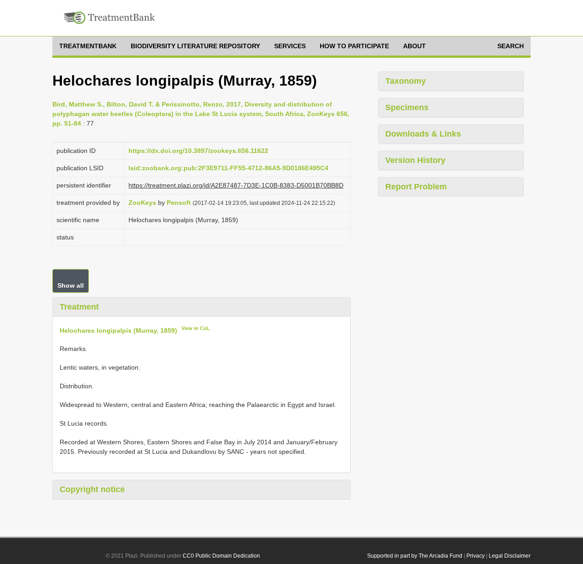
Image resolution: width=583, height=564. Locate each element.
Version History (415, 160)
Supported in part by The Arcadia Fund (414, 556)
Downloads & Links (423, 133)
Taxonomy (405, 81)
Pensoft (179, 202)
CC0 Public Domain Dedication (221, 556)
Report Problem (416, 186)
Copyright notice (92, 489)
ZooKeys (142, 202)
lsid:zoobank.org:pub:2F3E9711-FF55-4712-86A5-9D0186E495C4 (228, 168)
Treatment (79, 306)
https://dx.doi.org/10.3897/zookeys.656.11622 (198, 150)
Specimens (407, 107)
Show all (70, 285)
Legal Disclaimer (510, 556)
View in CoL (195, 328)
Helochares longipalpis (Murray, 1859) (118, 330)
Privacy (475, 556)
